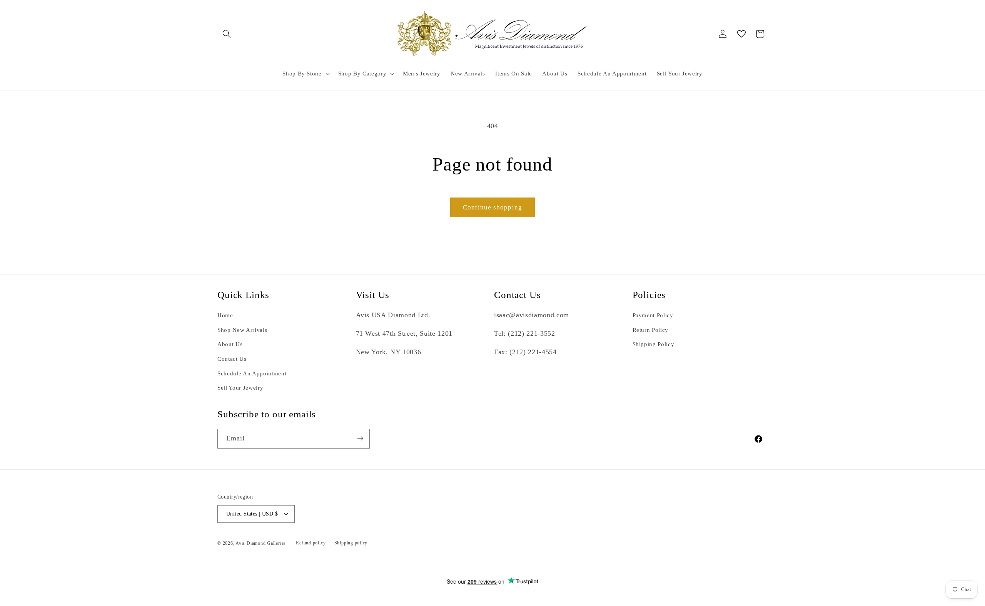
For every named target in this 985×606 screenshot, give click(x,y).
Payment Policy (653, 315)
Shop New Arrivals (242, 329)
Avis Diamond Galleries (260, 543)
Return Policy (651, 329)
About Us (229, 344)
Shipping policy (351, 543)
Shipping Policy (653, 344)
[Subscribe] (360, 439)
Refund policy (311, 543)
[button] (226, 34)
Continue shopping (492, 207)
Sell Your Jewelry (240, 388)
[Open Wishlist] (741, 34)
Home (225, 315)
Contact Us (232, 358)
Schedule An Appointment (251, 373)
